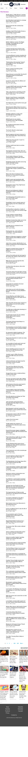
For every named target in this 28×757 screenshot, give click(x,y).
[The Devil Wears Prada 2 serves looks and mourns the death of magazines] (2, 549)
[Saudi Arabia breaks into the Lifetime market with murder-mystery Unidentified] (2, 316)
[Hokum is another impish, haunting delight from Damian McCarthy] (2, 538)
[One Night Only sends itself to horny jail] (2, 103)
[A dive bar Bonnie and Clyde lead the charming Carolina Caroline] (2, 362)
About (7, 707)
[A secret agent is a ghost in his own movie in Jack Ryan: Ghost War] (2, 457)
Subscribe (6, 4)
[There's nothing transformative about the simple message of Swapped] (2, 533)
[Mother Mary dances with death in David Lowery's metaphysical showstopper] (2, 608)
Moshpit (26, 1)
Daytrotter (20, 1)
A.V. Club (6, 1)
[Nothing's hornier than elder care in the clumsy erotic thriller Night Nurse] (2, 221)
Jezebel (11, 1)
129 (18, 643)
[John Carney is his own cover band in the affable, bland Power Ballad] (2, 385)
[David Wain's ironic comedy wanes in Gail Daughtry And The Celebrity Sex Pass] (2, 204)
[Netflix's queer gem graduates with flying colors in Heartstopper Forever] (2, 181)
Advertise (7, 709)
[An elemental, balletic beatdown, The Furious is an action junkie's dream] (2, 334)
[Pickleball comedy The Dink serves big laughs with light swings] (2, 163)
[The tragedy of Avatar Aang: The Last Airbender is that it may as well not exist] (2, 152)
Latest (1, 8)
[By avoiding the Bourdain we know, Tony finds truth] (2, 126)
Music (15, 8)
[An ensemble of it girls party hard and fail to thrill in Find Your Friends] (2, 345)
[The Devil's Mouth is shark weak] (2, 131)
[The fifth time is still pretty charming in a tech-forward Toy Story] (2, 311)
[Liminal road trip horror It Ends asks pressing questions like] (2, 50)
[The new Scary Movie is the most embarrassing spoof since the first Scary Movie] (2, 368)
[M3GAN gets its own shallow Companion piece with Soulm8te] (2, 120)
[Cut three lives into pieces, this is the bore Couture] (2, 267)
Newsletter (23, 4)
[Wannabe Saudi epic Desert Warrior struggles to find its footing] (2, 567)
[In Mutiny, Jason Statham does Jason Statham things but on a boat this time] (2, 38)
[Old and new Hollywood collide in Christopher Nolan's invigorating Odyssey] (2, 192)
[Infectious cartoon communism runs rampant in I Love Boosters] (2, 475)
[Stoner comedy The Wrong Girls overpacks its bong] (2, 70)
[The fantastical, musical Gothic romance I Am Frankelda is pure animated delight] (2, 328)
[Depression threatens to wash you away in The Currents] (2, 339)
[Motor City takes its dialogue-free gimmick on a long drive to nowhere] (2, 175)
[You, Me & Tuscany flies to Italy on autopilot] (2, 638)
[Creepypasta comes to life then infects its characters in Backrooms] (2, 415)
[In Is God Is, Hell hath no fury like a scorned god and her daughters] (2, 499)
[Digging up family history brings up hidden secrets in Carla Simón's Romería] (2, 250)
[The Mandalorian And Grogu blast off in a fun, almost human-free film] (2, 463)
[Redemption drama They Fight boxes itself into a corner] (2, 186)
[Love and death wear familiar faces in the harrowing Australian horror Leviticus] (2, 279)
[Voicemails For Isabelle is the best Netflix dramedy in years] (2, 285)
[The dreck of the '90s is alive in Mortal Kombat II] (2, 527)
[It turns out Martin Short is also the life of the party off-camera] (2, 510)
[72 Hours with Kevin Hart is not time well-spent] (2, 147)
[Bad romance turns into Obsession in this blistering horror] (2, 504)
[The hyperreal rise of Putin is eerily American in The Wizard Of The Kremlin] (2, 493)
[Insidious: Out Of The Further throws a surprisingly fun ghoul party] (2, 32)
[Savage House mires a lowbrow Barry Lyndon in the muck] (2, 374)
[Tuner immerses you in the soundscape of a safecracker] (2, 452)
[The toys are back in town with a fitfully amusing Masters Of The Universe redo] (2, 380)
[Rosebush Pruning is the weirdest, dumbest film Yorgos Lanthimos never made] (2, 169)
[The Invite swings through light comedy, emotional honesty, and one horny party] (2, 273)
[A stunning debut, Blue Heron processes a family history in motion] (2, 613)
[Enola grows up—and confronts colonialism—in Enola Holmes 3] (2, 232)
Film (11, 8)
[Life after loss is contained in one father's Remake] (2, 227)
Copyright (20, 711)
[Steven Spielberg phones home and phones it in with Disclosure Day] (2, 350)
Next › (21, 643)
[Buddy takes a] (2, 16)
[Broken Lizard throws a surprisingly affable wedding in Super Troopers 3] (2, 99)
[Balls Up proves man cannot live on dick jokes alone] (2, 597)
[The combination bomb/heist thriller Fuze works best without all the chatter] (2, 572)
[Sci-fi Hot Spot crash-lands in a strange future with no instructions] (2, 21)
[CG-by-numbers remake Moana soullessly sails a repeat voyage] (2, 216)
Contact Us (14, 715)
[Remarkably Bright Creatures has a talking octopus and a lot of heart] (2, 522)
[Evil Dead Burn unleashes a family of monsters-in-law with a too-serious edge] (2, 210)
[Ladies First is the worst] (2, 420)
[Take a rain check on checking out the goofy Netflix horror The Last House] (2, 93)
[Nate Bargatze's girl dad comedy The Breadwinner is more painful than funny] (2, 410)
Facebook (7, 711)
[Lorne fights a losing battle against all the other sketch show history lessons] (2, 602)
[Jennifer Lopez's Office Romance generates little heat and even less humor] (2, 356)
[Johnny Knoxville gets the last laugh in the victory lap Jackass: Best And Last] (2, 256)
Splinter (16, 1)
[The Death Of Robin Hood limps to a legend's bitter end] (2, 323)
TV (6, 8)
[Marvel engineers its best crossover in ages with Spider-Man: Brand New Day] (2, 136)
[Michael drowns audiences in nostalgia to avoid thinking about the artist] (2, 578)
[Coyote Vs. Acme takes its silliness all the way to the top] (2, 82)
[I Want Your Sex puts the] (2, 141)
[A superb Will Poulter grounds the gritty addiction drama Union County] (2, 88)
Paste (1, 1)
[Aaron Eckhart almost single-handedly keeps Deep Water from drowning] (2, 544)
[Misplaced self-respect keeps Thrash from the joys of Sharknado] (2, 625)
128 (14, 643)
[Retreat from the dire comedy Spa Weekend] (2, 27)
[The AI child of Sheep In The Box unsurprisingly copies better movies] (2, 157)
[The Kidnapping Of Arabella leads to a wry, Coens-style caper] (2, 198)
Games (21, 8)
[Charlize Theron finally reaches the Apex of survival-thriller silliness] (2, 562)
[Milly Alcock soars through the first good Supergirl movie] (2, 262)
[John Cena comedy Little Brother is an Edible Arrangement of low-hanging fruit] (2, 244)
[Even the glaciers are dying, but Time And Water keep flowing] (2, 397)
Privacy (7, 713)
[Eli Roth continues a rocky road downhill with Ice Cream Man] (2, 115)
